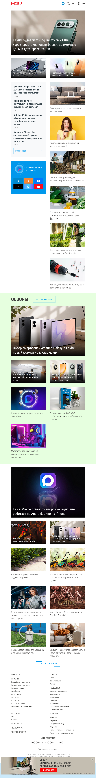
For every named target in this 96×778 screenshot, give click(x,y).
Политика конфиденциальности (62, 733)
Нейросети (16, 724)
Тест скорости (18, 732)
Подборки (55, 688)
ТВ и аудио (15, 700)
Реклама (54, 713)
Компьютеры (55, 694)
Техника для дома (18, 703)
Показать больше (48, 664)
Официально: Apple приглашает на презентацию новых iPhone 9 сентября (27, 104)
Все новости (21, 151)
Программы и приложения (21, 706)
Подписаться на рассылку (48, 749)
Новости (15, 675)
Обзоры (15, 679)
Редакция (53, 727)
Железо (14, 720)
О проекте (53, 721)
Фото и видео (16, 694)
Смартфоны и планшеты (20, 682)
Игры (13, 717)
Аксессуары (15, 697)
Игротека (15, 713)
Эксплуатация (55, 681)
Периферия (15, 691)
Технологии (17, 728)
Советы (53, 675)
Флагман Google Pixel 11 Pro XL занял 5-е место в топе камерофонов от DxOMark (27, 89)
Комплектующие (17, 688)
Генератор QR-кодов (57, 724)
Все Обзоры (41, 299)
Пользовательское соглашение (62, 730)
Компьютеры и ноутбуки (20, 685)
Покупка (53, 678)
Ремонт (52, 684)
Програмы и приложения (59, 706)
